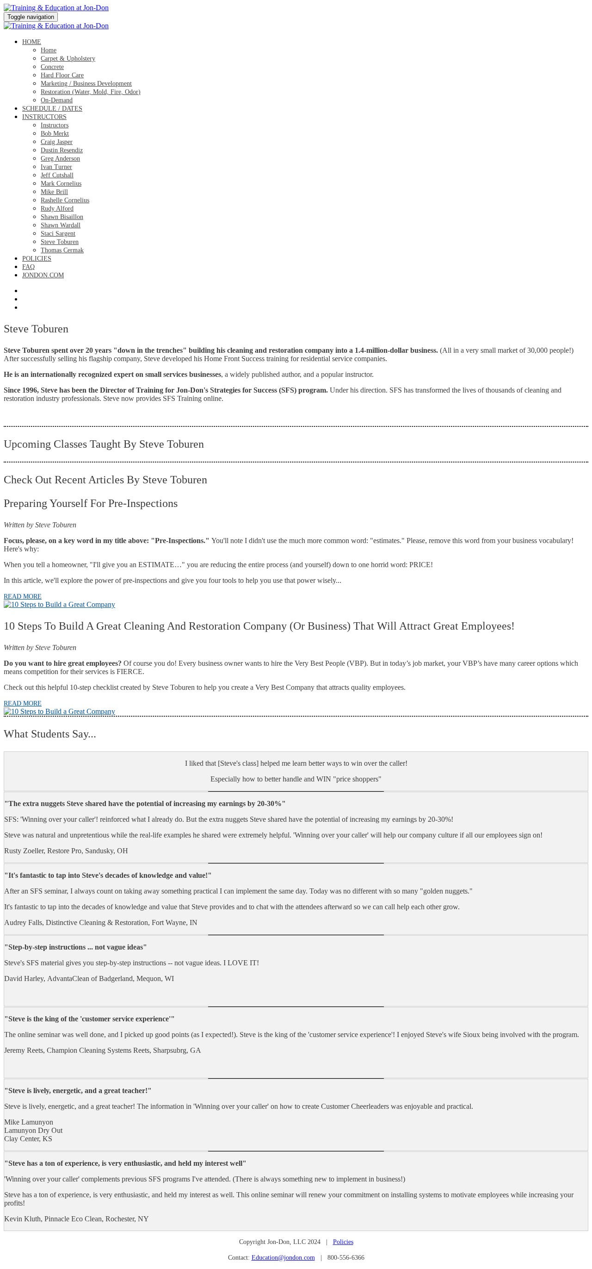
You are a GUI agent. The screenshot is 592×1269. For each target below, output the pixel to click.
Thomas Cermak (62, 250)
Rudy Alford (57, 208)
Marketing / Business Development (86, 83)
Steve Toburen (60, 241)
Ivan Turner (56, 166)
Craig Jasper (57, 141)
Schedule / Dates (52, 108)
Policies (36, 258)
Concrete (52, 66)
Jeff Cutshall (57, 175)
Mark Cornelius (61, 183)
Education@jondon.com (283, 1257)
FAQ (28, 266)
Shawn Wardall (60, 225)
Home (31, 41)
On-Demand (57, 100)
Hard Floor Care (62, 75)
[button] (23, 596)
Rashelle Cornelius (65, 200)
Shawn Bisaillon (62, 216)
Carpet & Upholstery (68, 58)
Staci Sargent (58, 233)
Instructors (44, 116)
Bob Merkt (55, 133)
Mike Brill (54, 191)
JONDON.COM (43, 275)
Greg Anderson (60, 158)
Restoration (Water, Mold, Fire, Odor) (91, 91)
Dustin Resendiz (62, 150)
